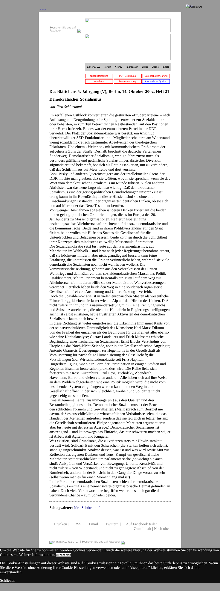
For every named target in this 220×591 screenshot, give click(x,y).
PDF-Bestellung (127, 76)
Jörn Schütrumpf (87, 507)
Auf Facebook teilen (141, 524)
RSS (78, 524)
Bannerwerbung (127, 81)
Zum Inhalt (142, 528)
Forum (107, 67)
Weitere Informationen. (37, 554)
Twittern (112, 524)
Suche (155, 67)
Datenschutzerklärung (156, 76)
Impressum (132, 67)
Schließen (7, 580)
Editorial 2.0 (93, 67)
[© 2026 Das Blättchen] (64, 541)
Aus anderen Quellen (156, 81)
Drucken (60, 524)
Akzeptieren (63, 555)
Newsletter (99, 81)
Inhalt (166, 67)
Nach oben (162, 528)
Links (145, 67)
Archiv (118, 67)
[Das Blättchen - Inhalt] (65, 21)
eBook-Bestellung (99, 76)
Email (93, 524)
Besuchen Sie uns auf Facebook (101, 541)
